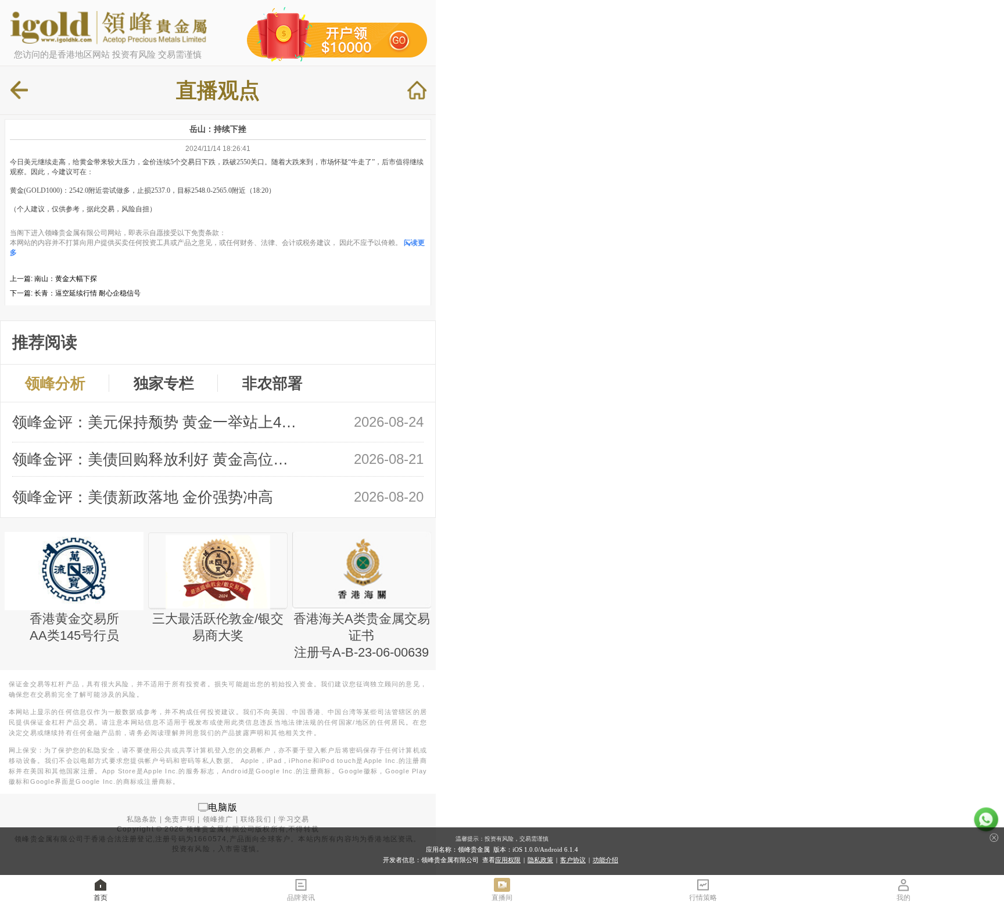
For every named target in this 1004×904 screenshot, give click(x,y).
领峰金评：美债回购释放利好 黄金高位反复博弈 (156, 459)
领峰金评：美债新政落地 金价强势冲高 (142, 497)
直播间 (502, 898)
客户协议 (573, 859)
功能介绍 (605, 859)
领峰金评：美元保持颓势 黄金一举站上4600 (156, 422)
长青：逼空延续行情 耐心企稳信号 (87, 293)
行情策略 (703, 898)
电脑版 (223, 807)
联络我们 (256, 819)
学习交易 (293, 819)
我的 (903, 898)
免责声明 (179, 819)
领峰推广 (218, 819)
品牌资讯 (301, 898)
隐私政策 (540, 859)
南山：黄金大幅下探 (65, 279)
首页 (100, 898)
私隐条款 (142, 819)
